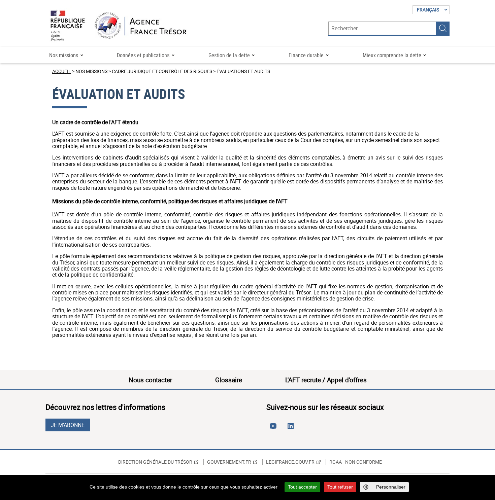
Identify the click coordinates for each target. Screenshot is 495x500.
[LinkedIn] (292, 428)
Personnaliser (390, 487)
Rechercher (443, 28)
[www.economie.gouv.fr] (67, 26)
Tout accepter (302, 487)
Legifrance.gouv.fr (290, 462)
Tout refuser (340, 487)
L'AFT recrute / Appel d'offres (326, 380)
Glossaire (228, 380)
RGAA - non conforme (355, 462)
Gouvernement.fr (229, 462)
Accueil (61, 71)
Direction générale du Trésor (155, 462)
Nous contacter (150, 380)
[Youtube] (274, 428)
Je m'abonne (68, 425)
